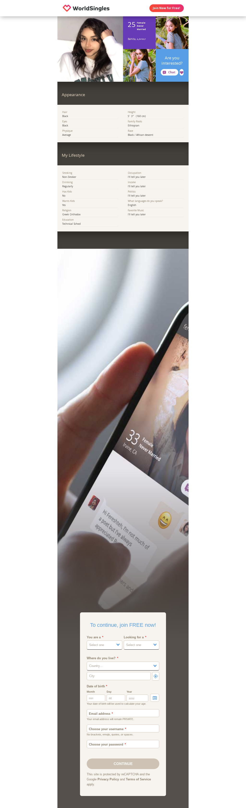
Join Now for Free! (166, 8)
